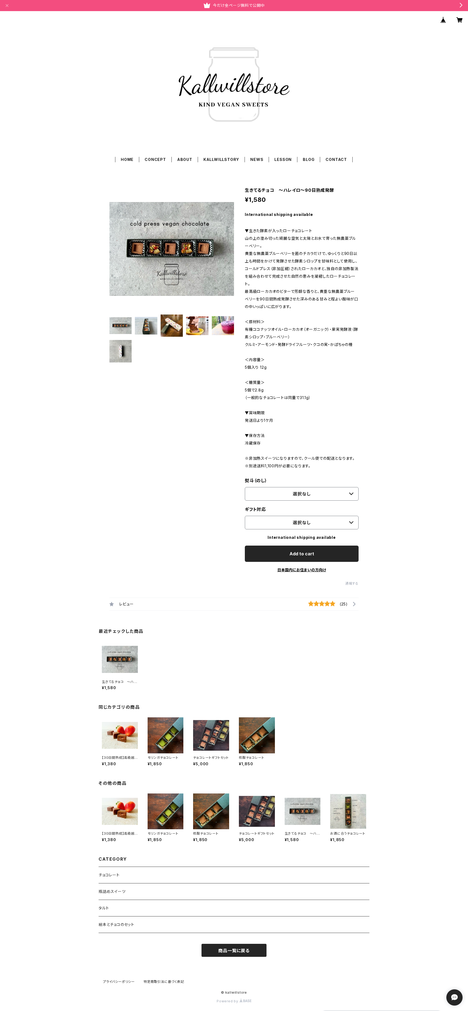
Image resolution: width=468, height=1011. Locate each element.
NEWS (256, 159)
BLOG (308, 159)
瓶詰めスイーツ (112, 891)
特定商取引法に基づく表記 (164, 982)
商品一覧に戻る (234, 950)
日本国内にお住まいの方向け (301, 570)
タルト (104, 908)
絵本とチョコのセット (116, 924)
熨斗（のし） (256, 480)
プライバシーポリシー (119, 982)
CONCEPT (155, 159)
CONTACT (336, 159)
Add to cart (302, 553)
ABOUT (184, 159)
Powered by (228, 1001)
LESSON (283, 159)
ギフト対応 (255, 509)
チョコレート (109, 875)
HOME (127, 159)
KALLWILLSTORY (221, 159)
